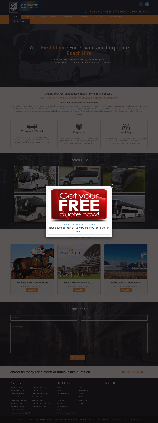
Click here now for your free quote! (79, 224)
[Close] (112, 186)
